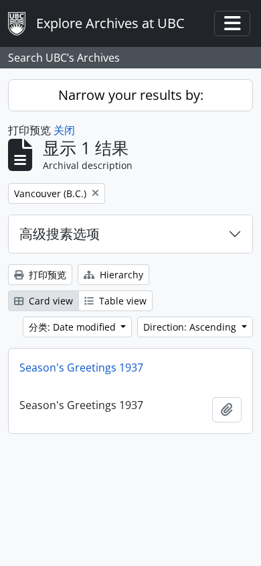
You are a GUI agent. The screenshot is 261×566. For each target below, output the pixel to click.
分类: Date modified (73, 327)
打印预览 (46, 274)
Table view (121, 300)
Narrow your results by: (130, 95)
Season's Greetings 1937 (81, 367)
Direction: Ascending (191, 327)
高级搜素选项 (59, 234)
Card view (49, 300)
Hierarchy (120, 274)
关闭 (64, 130)
